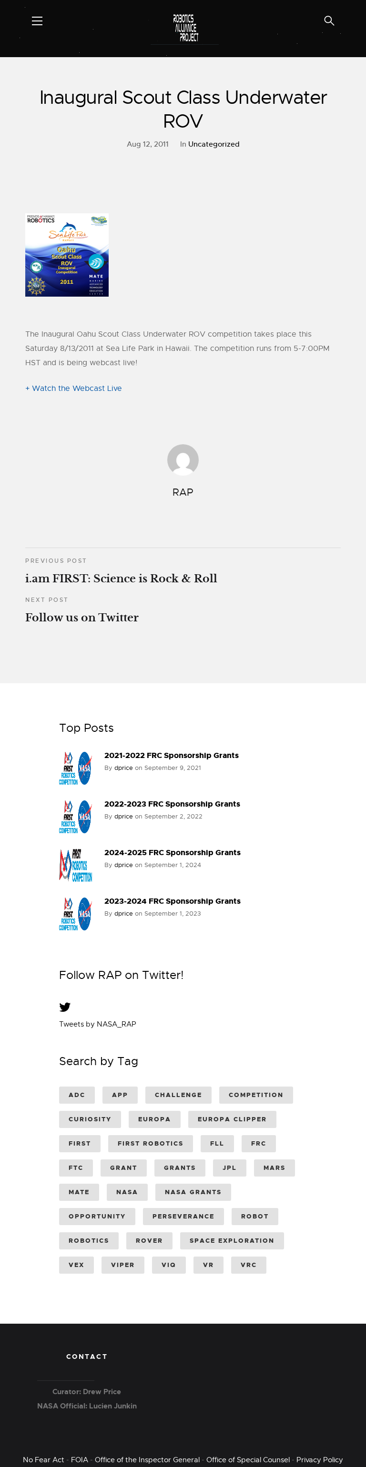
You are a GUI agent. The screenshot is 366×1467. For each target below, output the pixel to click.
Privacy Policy (319, 1460)
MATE (79, 1192)
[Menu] (37, 20)
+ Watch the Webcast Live (73, 388)
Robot (255, 1216)
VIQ (169, 1265)
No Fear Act (43, 1460)
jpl (230, 1168)
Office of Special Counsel (248, 1460)
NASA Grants (193, 1192)
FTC (76, 1168)
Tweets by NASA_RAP (97, 1024)
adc (77, 1095)
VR (208, 1265)
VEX (76, 1265)
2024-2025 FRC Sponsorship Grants (172, 853)
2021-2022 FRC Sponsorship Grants (171, 755)
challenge (178, 1095)
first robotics (150, 1143)
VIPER (123, 1265)
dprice (123, 768)
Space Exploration (232, 1241)
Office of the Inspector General (147, 1460)
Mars (274, 1168)
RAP (183, 492)
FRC (258, 1143)
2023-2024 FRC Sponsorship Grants (172, 901)
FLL (217, 1143)
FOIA (79, 1460)
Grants (180, 1168)
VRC (249, 1265)
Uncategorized (214, 144)
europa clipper (232, 1119)
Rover (149, 1241)
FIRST (80, 1143)
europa (154, 1119)
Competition (256, 1095)
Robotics (89, 1241)
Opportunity (97, 1216)
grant (123, 1168)
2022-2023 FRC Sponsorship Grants (172, 804)
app (120, 1095)
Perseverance (183, 1216)
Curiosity (90, 1119)
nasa (127, 1192)
